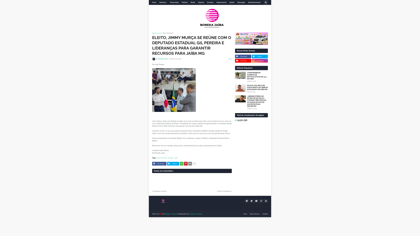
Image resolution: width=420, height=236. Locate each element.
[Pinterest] (186, 164)
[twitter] (251, 201)
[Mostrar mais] (194, 164)
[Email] (190, 164)
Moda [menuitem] (193, 2)
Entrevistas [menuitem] (174, 2)
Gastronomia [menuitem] (221, 2)
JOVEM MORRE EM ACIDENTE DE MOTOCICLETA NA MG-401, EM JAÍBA (257, 76)
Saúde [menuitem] (231, 2)
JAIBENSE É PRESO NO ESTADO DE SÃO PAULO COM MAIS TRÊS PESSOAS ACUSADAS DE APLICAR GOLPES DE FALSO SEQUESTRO (256, 101)
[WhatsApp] (181, 164)
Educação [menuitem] (241, 2)
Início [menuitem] (154, 2)
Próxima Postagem (224, 191)
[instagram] (261, 201)
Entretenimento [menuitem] (254, 2)
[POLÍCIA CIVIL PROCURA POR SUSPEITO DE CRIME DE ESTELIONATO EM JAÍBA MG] (240, 88)
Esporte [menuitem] (201, 2)
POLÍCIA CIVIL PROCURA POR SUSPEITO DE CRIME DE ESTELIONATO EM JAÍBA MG (257, 87)
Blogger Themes (171, 214)
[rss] (266, 201)
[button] (266, 2)
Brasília (170, 158)
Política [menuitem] (185, 2)
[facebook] (247, 201)
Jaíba (176, 158)
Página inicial (157, 33)
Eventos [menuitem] (210, 2)
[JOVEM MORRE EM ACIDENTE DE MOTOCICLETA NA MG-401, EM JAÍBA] (240, 75)
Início (245, 214)
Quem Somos (254, 214)
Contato (265, 214)
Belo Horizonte (168, 33)
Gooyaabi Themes (195, 214)
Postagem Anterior (160, 191)
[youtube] (256, 201)
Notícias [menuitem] (162, 2)
